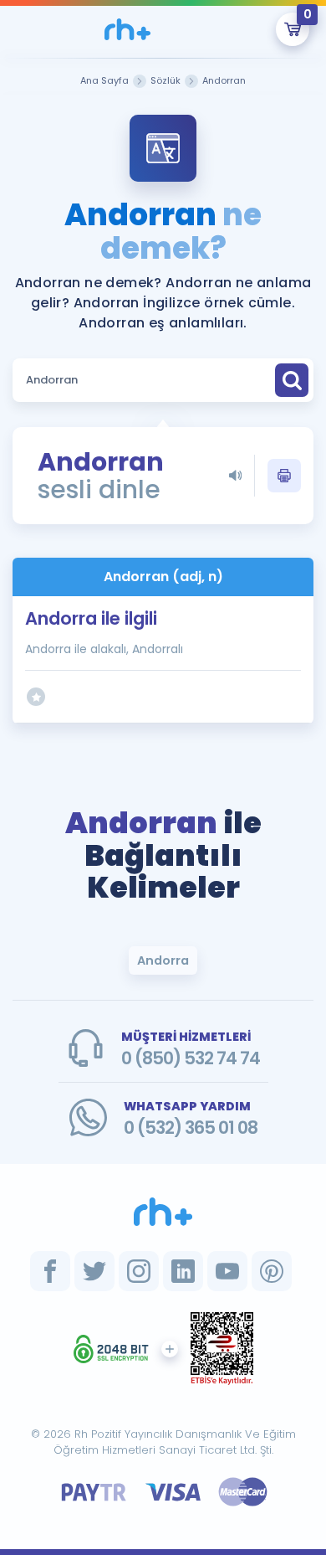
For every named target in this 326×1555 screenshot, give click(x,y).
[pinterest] (272, 1271)
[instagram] (139, 1271)
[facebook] (50, 1271)
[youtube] (227, 1271)
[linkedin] (183, 1271)
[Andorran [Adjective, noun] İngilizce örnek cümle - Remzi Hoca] (127, 29)
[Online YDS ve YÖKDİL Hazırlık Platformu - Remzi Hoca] (163, 1211)
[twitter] (94, 1271)
